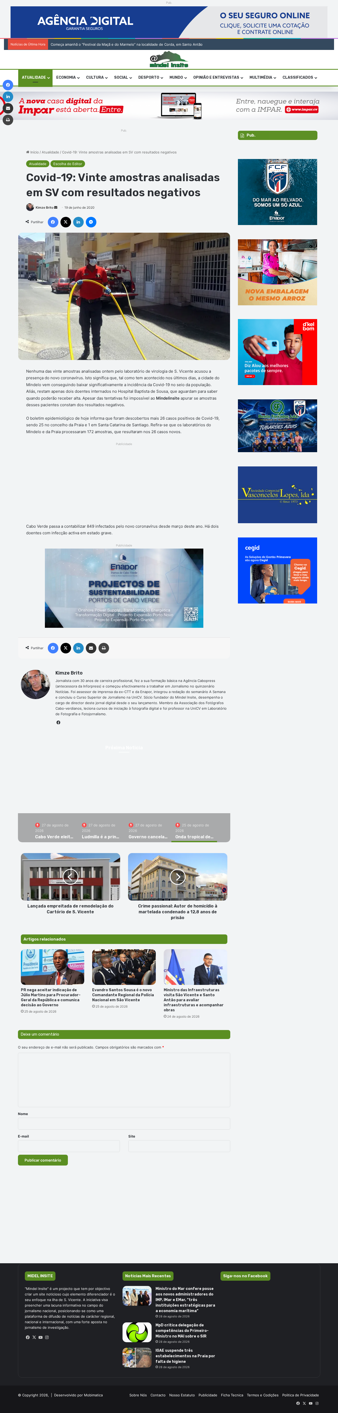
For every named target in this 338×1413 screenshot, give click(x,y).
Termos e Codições (263, 1395)
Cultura (95, 77)
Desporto (148, 77)
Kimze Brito (44, 207)
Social (121, 77)
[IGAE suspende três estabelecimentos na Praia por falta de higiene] (137, 1358)
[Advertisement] (124, 484)
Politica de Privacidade (300, 1395)
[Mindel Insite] (169, 59)
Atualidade (34, 77)
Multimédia (261, 77)
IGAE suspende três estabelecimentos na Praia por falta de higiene (185, 1356)
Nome (23, 1114)
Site (131, 1136)
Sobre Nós (138, 1395)
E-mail (23, 1136)
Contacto (158, 1395)
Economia (66, 77)
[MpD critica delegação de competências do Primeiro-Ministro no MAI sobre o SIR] (137, 1332)
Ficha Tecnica (232, 1395)
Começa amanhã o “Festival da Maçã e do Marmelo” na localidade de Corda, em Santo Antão (124, 44)
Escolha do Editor (67, 164)
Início (34, 152)
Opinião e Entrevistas (216, 77)
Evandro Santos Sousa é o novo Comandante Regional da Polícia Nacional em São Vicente (123, 995)
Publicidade (208, 1395)
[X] (34, 1337)
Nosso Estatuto (182, 1395)
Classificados (298, 77)
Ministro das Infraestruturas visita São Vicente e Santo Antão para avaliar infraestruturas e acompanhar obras (194, 1000)
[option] (54, 827)
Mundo (176, 77)
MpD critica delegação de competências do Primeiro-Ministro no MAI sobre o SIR (182, 1331)
